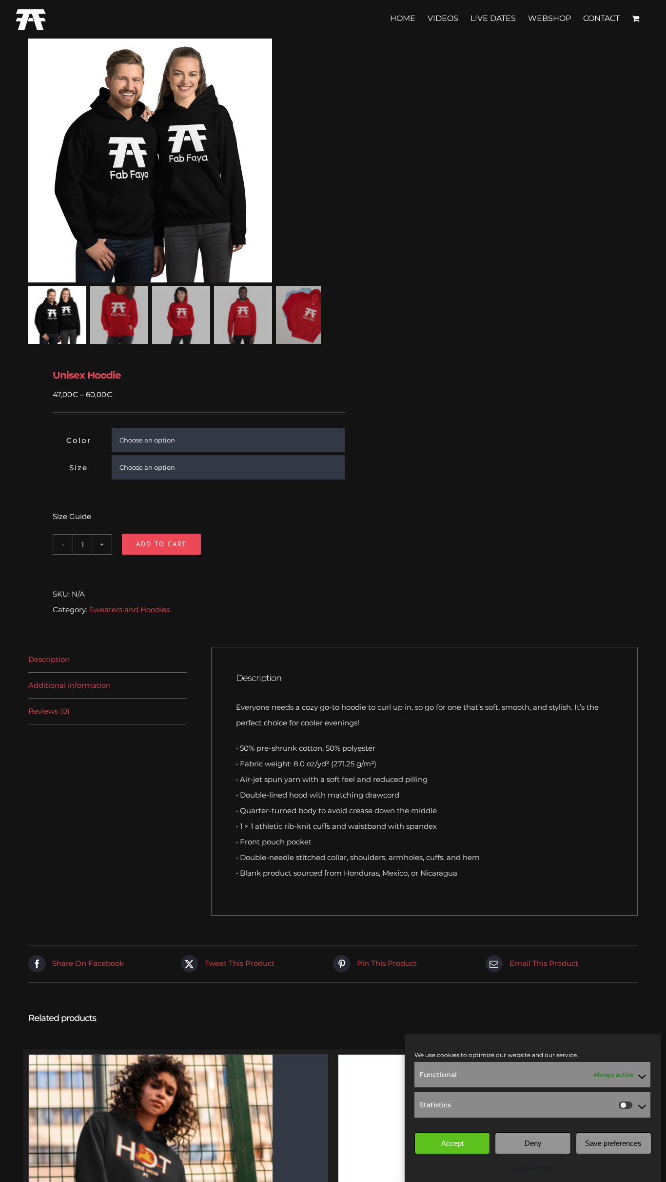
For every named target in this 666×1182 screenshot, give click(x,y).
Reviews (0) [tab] (49, 711)
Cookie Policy (533, 1166)
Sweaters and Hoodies (129, 609)
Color (78, 440)
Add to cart (161, 544)
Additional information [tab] (69, 685)
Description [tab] (49, 659)
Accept (452, 1143)
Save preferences (613, 1143)
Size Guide (72, 516)
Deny (533, 1143)
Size (78, 467)
